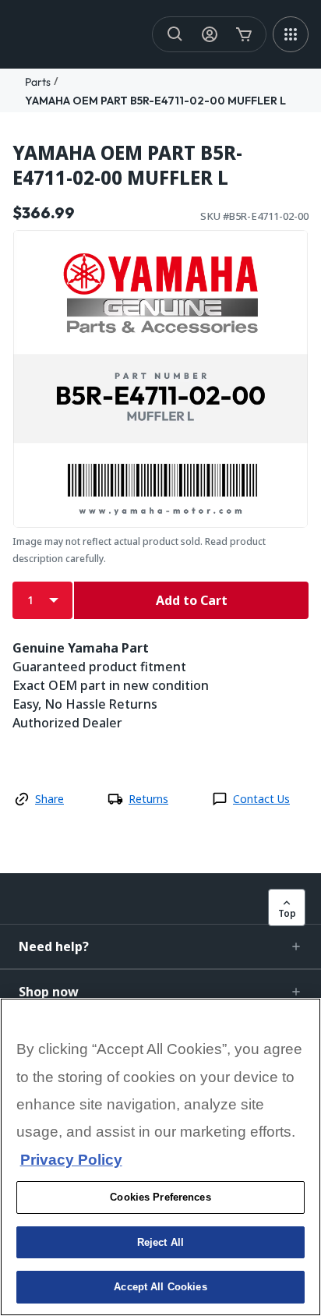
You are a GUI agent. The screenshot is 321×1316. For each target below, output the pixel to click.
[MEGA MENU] (291, 34)
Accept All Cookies (160, 1287)
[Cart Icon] (244, 34)
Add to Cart (192, 600)
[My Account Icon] (209, 34)
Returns (148, 798)
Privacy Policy (71, 1160)
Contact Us (261, 798)
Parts (38, 82)
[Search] (175, 34)
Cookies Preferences (160, 1197)
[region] (160, 1157)
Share (49, 798)
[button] (160, 946)
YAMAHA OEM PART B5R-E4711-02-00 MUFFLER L (155, 101)
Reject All (160, 1242)
